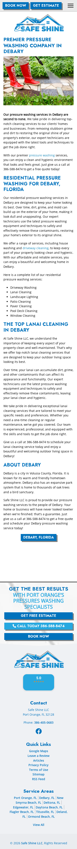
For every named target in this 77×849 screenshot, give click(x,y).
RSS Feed (38, 779)
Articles (38, 760)
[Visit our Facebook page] (38, 731)
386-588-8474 (13, 169)
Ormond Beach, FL (41, 816)
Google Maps (38, 751)
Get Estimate (46, 5)
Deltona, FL (52, 802)
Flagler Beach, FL (22, 812)
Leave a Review (38, 756)
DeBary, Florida (38, 537)
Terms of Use (38, 770)
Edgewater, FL (23, 807)
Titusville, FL (45, 812)
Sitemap (38, 774)
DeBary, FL (47, 798)
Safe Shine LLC (32, 843)
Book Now (15, 5)
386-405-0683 (43, 722)
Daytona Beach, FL (49, 807)
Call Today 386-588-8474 (40, 626)
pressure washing (42, 155)
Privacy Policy (38, 765)
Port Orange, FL (25, 798)
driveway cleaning (36, 248)
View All (38, 825)
